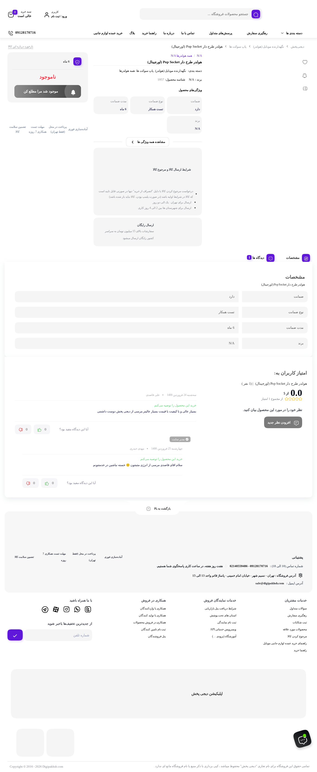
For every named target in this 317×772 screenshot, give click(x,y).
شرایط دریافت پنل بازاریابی (220, 608)
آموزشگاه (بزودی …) (224, 636)
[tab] (296, 257)
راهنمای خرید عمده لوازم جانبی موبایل (285, 643)
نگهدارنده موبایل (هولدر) (268, 46)
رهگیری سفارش (257, 33)
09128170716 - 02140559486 (249, 566)
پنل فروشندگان (157, 636)
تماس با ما (187, 33)
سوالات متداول (298, 608)
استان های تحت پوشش (223, 615)
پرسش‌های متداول (220, 33)
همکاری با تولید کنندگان (152, 615)
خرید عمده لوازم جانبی (108, 33)
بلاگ (132, 33)
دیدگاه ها (258, 258)
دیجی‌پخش (297, 46)
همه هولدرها (127, 70)
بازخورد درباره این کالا (20, 46)
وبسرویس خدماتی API (223, 629)
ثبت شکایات (300, 622)
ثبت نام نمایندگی (226, 622)
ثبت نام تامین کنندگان (153, 629)
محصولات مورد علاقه (295, 629)
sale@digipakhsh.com (270, 583)
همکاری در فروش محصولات (149, 622)
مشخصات (293, 258)
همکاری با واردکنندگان (153, 608)
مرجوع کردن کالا (297, 636)
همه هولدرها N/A (181, 55)
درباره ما (168, 33)
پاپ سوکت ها (237, 46)
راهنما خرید (149, 33)
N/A (191, 79)
